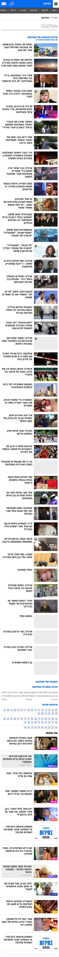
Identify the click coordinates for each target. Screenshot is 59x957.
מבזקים (34, 10)
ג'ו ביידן (54, 699)
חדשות (45, 10)
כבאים (41, 696)
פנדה (29, 696)
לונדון (43, 692)
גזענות (46, 696)
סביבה (31, 692)
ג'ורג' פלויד (6, 692)
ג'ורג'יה (14, 692)
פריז (39, 692)
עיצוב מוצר (23, 692)
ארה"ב (4, 696)
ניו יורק (35, 696)
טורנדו (4, 699)
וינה (35, 692)
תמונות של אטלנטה (46, 682)
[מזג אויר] (11, 4)
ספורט (23, 10)
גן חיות (29, 699)
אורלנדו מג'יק (21, 696)
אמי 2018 (11, 696)
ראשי (54, 10)
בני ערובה (53, 696)
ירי (18, 692)
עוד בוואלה (52, 733)
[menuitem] (45, 10)
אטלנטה (45, 18)
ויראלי (13, 10)
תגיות (47, 3)
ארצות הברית (52, 692)
